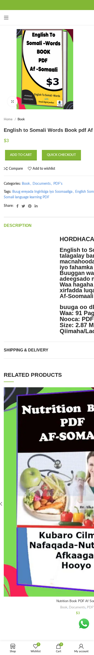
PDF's (57, 183)
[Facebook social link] (17, 206)
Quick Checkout (61, 155)
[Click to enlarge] (13, 102)
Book (21, 119)
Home (8, 119)
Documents (42, 183)
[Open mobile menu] (6, 18)
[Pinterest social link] (30, 206)
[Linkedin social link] (36, 206)
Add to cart (21, 155)
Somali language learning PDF (26, 197)
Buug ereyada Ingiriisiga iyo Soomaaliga (42, 192)
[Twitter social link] (23, 206)
